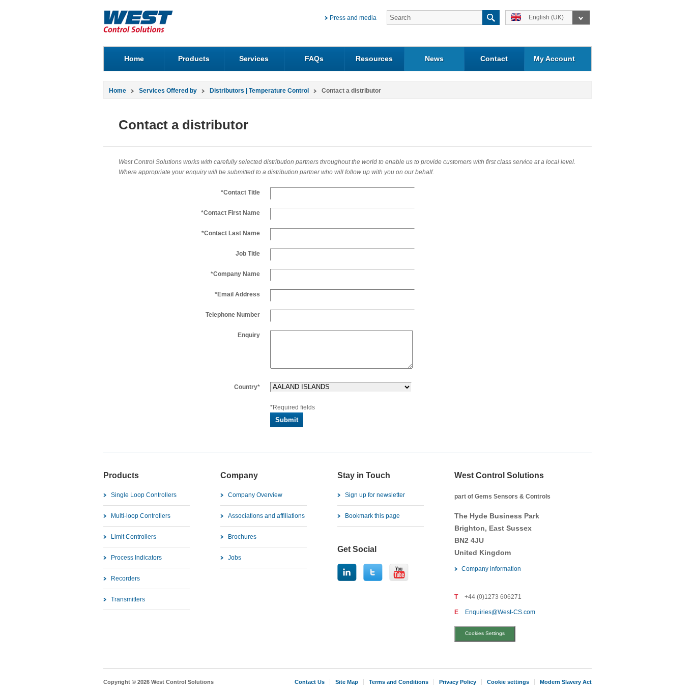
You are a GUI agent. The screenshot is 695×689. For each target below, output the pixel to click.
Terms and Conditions (398, 682)
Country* (247, 387)
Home (134, 58)
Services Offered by (168, 90)
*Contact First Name (230, 212)
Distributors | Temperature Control (259, 90)
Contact (494, 58)
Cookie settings (508, 682)
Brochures (242, 536)
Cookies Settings (485, 633)
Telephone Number (233, 314)
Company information (491, 568)
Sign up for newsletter (375, 495)
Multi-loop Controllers (140, 515)
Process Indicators (136, 557)
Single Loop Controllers (144, 495)
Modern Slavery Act (566, 682)
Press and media (353, 17)
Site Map (346, 682)
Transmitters (128, 599)
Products (194, 58)
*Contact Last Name (230, 233)
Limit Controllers (133, 536)
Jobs (234, 557)
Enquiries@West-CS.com (500, 612)
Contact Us (310, 682)
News (434, 58)
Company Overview (255, 495)
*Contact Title (240, 192)
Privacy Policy (457, 682)
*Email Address (237, 294)
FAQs (314, 58)
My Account (554, 58)
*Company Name (235, 274)
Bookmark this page (372, 515)
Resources (374, 58)
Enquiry (249, 335)
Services (254, 58)
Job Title (248, 253)
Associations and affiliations (266, 515)
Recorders (125, 578)
